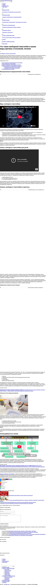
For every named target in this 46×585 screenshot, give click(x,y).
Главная (4, 3)
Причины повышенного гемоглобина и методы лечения (24, 502)
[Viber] (8, 479)
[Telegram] (11, 479)
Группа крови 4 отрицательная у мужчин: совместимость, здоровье (21, 531)
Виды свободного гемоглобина (8, 63)
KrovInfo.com (6, 584)
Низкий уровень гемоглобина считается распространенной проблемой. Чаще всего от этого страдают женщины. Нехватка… (22, 466)
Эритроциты (7, 573)
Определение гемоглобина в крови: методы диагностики (20, 495)
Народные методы (8, 577)
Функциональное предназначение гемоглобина (12, 62)
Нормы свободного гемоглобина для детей (11, 64)
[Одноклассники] (2, 479)
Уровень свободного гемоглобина (7, 473)
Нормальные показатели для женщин (12, 67)
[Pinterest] (5, 479)
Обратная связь (5, 5)
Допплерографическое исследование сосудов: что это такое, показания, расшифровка (27, 534)
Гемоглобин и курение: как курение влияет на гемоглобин (21, 503)
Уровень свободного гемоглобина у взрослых (12, 65)
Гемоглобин (7, 569)
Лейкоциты (6, 571)
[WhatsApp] (10, 479)
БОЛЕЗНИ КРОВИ (6, 580)
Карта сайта (4, 6)
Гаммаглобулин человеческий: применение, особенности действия (23, 532)
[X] (7, 479)
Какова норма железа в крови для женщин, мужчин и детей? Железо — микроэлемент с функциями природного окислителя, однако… (22, 390)
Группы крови (7, 574)
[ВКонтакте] (0, 479)
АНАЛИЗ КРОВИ (5, 567)
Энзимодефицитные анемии (8, 69)
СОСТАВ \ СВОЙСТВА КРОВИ (8, 568)
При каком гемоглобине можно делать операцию (20, 533)
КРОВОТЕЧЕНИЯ (5, 581)
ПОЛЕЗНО (4, 582)
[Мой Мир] (3, 479)
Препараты (6, 579)
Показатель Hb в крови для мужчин (12, 68)
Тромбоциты (7, 572)
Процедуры (6, 578)
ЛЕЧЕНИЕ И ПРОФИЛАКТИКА (8, 576)
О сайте (3, 4)
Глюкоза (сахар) (7, 570)
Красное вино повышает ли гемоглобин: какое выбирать (20, 535)
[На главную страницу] (23, 0)
